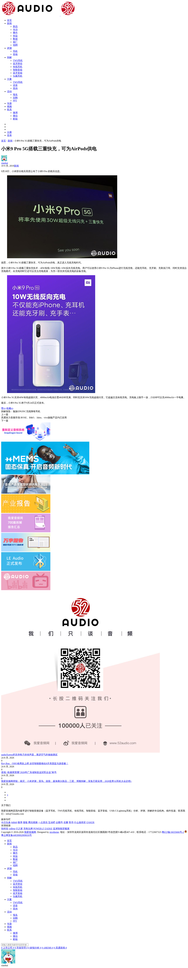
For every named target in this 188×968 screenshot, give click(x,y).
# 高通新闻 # (60, 947)
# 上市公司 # (7, 947)
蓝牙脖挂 (17, 63)
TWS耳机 (18, 60)
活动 (9, 91)
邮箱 (15, 119)
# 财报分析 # (34, 947)
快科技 (4, 828)
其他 (15, 88)
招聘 (15, 45)
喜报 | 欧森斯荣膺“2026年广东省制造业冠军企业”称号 (29, 772)
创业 (15, 35)
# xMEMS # (47, 947)
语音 (15, 85)
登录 (9, 135)
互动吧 (51, 822)
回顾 (15, 97)
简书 (71, 822)
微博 (15, 112)
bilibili (14, 822)
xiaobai (4, 163)
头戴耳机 (17, 76)
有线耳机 (17, 66)
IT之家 (19, 828)
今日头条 (6, 822)
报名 (15, 94)
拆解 (9, 57)
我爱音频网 (30, 832)
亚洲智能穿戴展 (61, 828)
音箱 (15, 54)
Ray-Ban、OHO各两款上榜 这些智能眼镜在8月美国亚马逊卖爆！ (34, 763)
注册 (9, 132)
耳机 (15, 51)
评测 (9, 48)
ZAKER (90, 822)
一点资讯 (43, 822)
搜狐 (25, 822)
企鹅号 (59, 822)
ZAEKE (48, 828)
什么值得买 (80, 822)
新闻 (9, 23)
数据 (15, 39)
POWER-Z (38, 828)
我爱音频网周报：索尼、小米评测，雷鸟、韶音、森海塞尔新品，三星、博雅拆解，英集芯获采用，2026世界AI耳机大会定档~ (66, 781)
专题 (9, 103)
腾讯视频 (33, 822)
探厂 (15, 42)
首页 (9, 20)
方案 (9, 79)
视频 (9, 106)
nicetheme (54, 832)
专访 (15, 29)
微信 (15, 115)
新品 (15, 26)
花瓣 (65, 822)
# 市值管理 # (21, 947)
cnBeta (12, 828)
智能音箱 (17, 70)
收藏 (9, 408)
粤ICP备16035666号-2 (173, 832)
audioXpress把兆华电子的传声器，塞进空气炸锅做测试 (29, 754)
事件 (15, 32)
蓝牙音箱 (17, 73)
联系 (9, 109)
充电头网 (28, 828)
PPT (15, 100)
